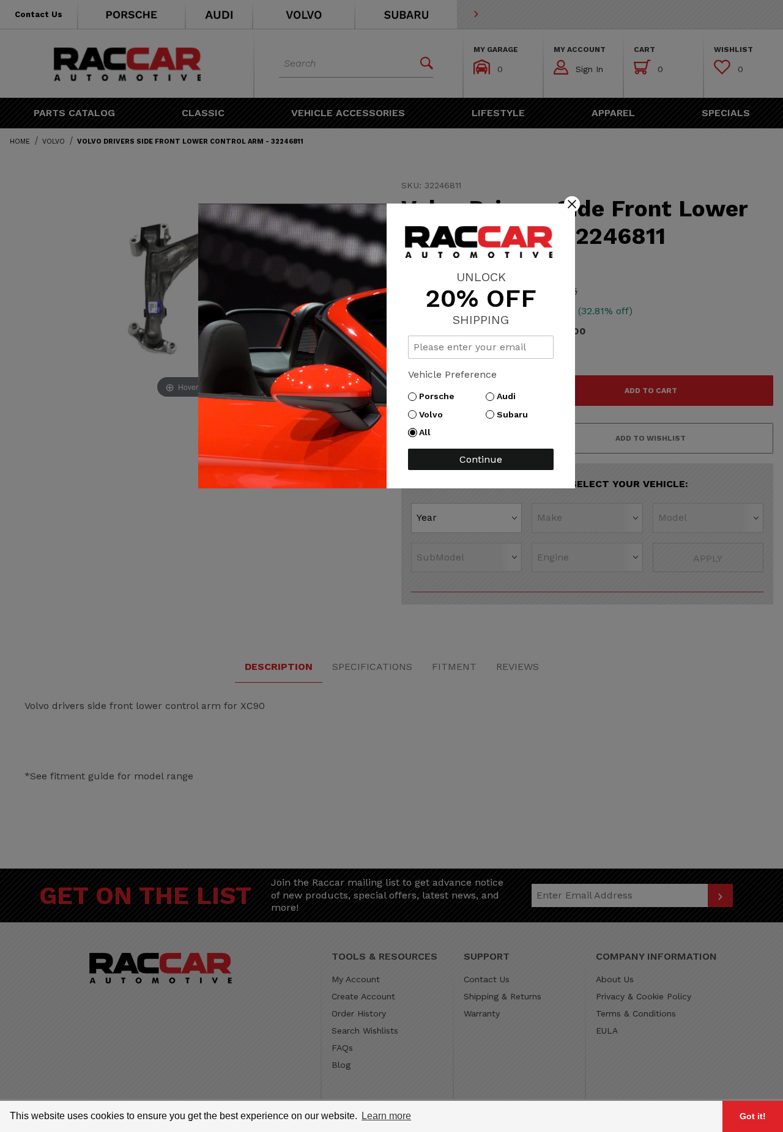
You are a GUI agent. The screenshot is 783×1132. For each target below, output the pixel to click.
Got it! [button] (753, 1116)
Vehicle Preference (452, 374)
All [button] (428, 432)
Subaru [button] (515, 414)
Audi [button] (509, 396)
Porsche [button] (440, 396)
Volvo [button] (434, 414)
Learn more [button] (386, 1116)
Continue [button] (480, 459)
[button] (572, 203)
